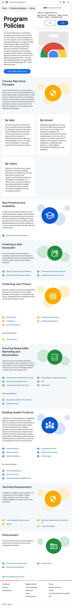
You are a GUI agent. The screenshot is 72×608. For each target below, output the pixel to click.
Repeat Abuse (46, 563)
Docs (4, 8)
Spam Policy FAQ (12, 474)
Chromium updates (31, 587)
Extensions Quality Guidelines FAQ (18, 478)
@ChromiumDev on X (55, 587)
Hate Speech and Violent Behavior (53, 272)
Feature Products (12, 449)
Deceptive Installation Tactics (17, 381)
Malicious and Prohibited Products (18, 275)
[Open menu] (3, 2)
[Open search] (60, 2)
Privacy (10, 604)
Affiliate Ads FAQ (12, 404)
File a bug (5, 587)
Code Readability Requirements (17, 520)
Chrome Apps (46, 456)
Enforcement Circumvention (16, 563)
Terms (4, 604)
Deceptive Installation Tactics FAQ (18, 400)
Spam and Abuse (12, 452)
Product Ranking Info (13, 471)
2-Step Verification (48, 526)
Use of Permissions (13, 325)
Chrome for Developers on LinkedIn (59, 593)
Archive (28, 593)
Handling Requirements (49, 321)
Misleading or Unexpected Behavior (54, 378)
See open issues (7, 590)
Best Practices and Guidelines (17, 236)
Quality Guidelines (13, 456)
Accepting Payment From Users (17, 385)
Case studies (29, 590)
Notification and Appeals (15, 567)
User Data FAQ (11, 339)
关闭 (50, 23)
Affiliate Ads (45, 385)
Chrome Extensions (18, 8)
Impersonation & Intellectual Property (19, 378)
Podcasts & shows (31, 596)
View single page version (17, 71)
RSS (50, 596)
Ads (42, 381)
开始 (62, 23)
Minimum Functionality (49, 452)
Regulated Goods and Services (52, 275)
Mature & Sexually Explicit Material (18, 272)
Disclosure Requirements (50, 317)
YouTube (51, 590)
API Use (9, 524)
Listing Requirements (48, 449)
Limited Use (10, 321)
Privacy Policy (11, 317)
